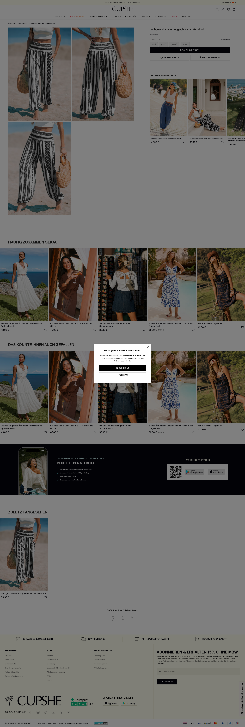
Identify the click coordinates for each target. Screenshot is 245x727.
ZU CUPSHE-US (122, 368)
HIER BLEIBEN (122, 375)
